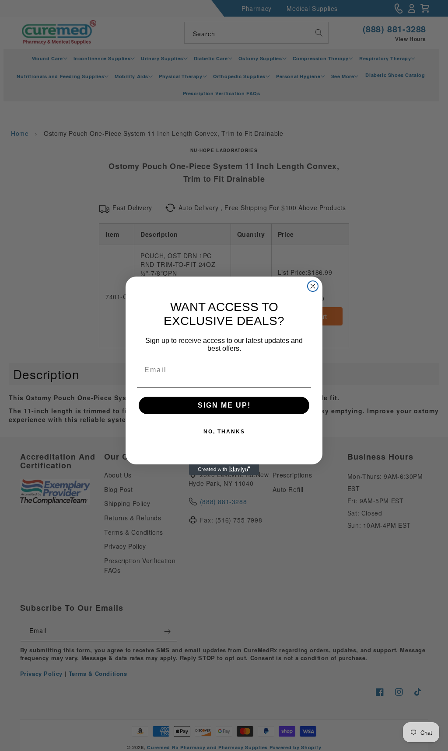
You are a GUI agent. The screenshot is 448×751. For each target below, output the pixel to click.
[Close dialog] (313, 286)
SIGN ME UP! (224, 405)
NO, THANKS (224, 432)
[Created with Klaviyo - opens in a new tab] (224, 469)
